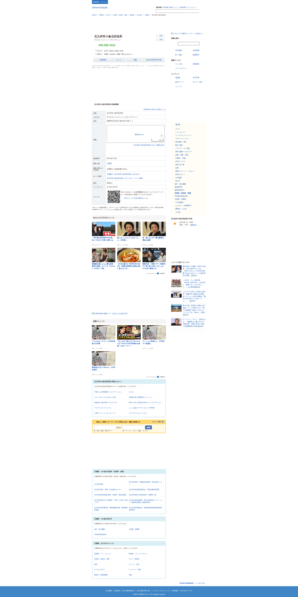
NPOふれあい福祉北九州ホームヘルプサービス (145, 402)
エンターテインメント (183, 135)
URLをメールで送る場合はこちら (136, 198)
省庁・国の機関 (99, 529)
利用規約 (117, 591)
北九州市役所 (98, 484)
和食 (130, 575)
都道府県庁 (179, 187)
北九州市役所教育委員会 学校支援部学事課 (144, 489)
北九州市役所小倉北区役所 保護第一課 (142, 495)
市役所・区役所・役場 (116, 50)
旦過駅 (118, 54)
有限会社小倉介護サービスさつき (105, 402)
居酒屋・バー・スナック (102, 554)
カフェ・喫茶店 (134, 559)
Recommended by (151, 273)
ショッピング (180, 132)
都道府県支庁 (179, 190)
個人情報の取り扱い (144, 591)
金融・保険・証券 (181, 155)
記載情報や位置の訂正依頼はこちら (155, 109)
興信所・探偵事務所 (101, 575)
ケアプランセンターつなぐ (138, 413)
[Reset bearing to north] (161, 136)
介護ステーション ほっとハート (105, 413)
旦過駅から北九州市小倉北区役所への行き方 (123, 174)
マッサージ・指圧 (135, 569)
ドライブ (176, 7)
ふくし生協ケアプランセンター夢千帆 (142, 408)
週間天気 (193, 225)
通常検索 (159, 7)
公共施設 (178, 178)
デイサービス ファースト (102, 408)
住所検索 (196, 50)
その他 (177, 212)
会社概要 (109, 591)
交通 (177, 168)
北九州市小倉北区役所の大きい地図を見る (149, 142)
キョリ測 (178, 64)
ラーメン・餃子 (134, 564)
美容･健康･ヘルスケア (183, 152)
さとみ (131, 392)
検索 (202, 11)
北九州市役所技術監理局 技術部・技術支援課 (110, 495)
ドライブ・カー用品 (182, 148)
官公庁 (106, 50)
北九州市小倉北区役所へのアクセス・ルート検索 (125, 178)
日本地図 (178, 50)
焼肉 (95, 564)
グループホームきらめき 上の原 (105, 397)
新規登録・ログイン (100, 2)
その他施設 (179, 202)
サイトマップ (202, 2)
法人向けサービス (186, 591)
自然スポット (180, 174)
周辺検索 (165, 7)
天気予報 (158, 60)
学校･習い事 (179, 165)
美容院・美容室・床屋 (101, 559)
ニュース (178, 86)
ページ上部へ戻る (192, 583)
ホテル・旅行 (198, 82)
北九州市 (112, 54)
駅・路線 (178, 55)
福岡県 (106, 54)
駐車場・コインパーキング (138, 554)
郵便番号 (183, 7)
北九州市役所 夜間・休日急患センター (108, 489)
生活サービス (180, 161)
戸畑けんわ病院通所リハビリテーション (108, 392)
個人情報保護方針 (129, 591)
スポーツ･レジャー (182, 138)
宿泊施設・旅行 (181, 142)
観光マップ (179, 82)
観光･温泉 (179, 145)
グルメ (177, 129)
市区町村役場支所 (100, 534)
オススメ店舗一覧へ (158, 422)
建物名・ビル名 (181, 209)
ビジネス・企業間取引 (183, 205)
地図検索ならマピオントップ (183, 2)
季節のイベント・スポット (185, 171)
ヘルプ (195, 2)
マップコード (192, 7)
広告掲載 (175, 591)
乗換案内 (196, 64)
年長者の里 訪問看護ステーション (140, 397)
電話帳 (177, 77)
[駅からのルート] (127, 54)
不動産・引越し (181, 158)
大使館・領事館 (134, 529)
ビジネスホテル (99, 569)
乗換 (171, 7)
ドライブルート (181, 68)
